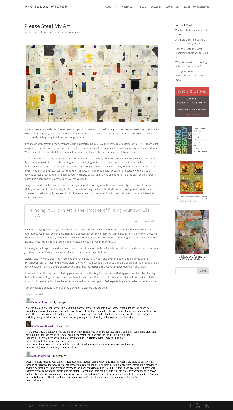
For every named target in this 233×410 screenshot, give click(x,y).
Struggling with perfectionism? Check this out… (190, 75)
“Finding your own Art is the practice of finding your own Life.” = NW (91, 213)
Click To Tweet (142, 221)
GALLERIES (156, 7)
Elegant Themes (48, 405)
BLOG (143, 7)
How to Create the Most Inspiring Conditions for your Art (191, 53)
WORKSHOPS (173, 7)
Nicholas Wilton (37, 32)
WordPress (81, 405)
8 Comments (73, 32)
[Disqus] (92, 338)
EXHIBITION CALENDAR (196, 7)
